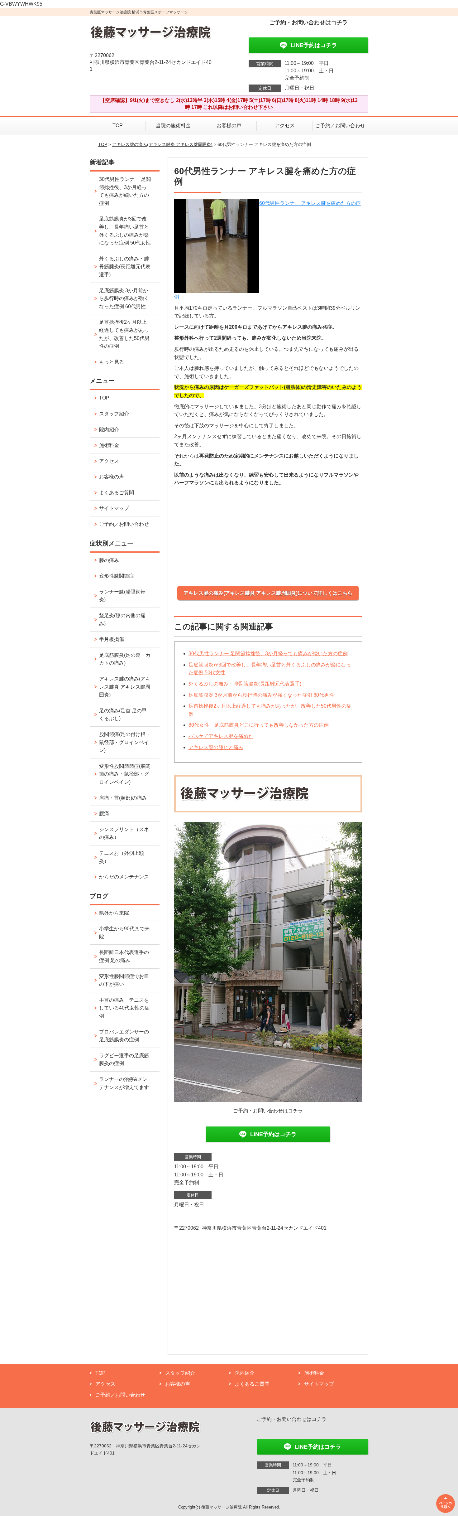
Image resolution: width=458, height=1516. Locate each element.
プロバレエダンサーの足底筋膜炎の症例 (124, 1036)
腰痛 (104, 813)
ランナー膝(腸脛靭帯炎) (122, 596)
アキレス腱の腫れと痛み (215, 747)
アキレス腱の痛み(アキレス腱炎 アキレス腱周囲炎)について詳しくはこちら (268, 593)
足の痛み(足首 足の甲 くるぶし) (123, 714)
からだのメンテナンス (124, 876)
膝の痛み (109, 560)
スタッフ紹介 (114, 413)
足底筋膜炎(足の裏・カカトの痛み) (124, 659)
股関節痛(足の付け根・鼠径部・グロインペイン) (124, 742)
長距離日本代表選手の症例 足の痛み (124, 956)
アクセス (285, 125)
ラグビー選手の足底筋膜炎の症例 (124, 1059)
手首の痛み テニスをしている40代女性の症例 (124, 1008)
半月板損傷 (111, 639)
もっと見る (111, 362)
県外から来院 (114, 913)
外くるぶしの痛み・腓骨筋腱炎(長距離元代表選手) (244, 683)
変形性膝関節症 (116, 576)
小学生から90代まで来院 (124, 932)
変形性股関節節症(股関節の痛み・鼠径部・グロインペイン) (124, 774)
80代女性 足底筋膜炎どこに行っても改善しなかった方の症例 (258, 725)
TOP (117, 125)
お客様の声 (229, 125)
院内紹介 (109, 429)
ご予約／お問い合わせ (340, 125)
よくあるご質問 (116, 492)
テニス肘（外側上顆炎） (121, 857)
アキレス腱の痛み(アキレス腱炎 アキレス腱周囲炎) (162, 144)
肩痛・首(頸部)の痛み (123, 798)
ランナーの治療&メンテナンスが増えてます (124, 1083)
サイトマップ (114, 508)
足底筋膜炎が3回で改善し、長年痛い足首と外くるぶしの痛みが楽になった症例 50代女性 (125, 230)
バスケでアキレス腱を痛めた (220, 736)
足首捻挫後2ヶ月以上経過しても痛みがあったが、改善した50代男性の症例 (124, 334)
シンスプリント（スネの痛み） (124, 833)
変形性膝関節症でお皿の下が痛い (124, 980)
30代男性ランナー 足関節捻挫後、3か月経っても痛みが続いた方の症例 (268, 653)
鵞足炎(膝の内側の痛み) (122, 619)
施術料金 (109, 445)
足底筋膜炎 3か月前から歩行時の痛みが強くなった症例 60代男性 (261, 695)
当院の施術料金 (173, 125)
